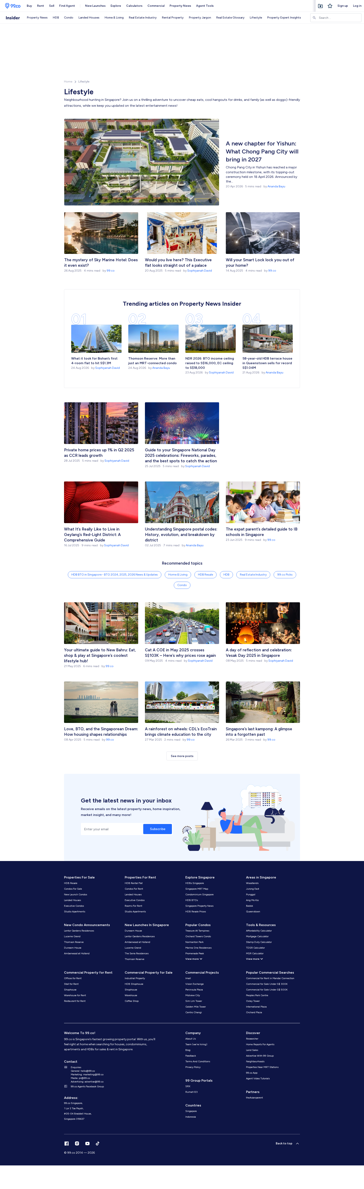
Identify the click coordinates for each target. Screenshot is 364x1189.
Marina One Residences (198, 947)
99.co (111, 270)
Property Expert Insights (284, 17)
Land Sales (252, 1050)
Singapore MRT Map (196, 888)
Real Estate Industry (143, 17)
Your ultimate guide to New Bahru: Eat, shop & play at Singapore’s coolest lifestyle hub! (100, 655)
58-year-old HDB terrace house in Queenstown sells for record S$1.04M (267, 363)
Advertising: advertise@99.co (87, 1081)
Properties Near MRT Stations (262, 1067)
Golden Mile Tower (195, 1006)
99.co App (251, 1072)
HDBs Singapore (194, 883)
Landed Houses (88, 17)
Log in (357, 6)
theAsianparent (254, 1097)
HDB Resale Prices (195, 911)
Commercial (156, 6)
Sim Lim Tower (193, 1001)
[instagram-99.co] (77, 1143)
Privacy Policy (193, 1067)
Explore (116, 6)
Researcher (252, 1038)
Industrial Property (135, 978)
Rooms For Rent (133, 905)
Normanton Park (194, 942)
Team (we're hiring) (196, 1044)
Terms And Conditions (197, 1061)
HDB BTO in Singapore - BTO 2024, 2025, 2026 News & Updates (114, 574)
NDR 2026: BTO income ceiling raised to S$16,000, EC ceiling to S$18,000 (209, 363)
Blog (187, 1050)
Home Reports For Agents (260, 1044)
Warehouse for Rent (75, 995)
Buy (29, 6)
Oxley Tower (253, 1001)
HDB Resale (205, 574)
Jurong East (252, 888)
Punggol (250, 894)
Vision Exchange (194, 983)
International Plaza (256, 1006)
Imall (188, 978)
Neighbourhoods (255, 1061)
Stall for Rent (71, 983)
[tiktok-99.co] (97, 1143)
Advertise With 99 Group (260, 1055)
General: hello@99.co (83, 1070)
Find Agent (67, 6)
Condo (68, 17)
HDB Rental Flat (134, 883)
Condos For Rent (134, 888)
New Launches (95, 6)
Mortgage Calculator (257, 936)
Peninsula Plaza (194, 989)
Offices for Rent (73, 978)
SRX (187, 1086)
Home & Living (114, 17)
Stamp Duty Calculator (259, 942)
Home (68, 81)
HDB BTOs (191, 900)
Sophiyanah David (199, 270)
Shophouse (70, 989)
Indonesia (190, 1116)
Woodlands (252, 883)
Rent (40, 6)
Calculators (134, 6)
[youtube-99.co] (87, 1143)
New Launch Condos (75, 894)
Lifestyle (256, 17)
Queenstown (253, 911)
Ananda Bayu (276, 186)
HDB (56, 17)
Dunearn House (72, 947)
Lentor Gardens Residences (79, 930)
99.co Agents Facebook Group (87, 1086)
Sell (51, 6)
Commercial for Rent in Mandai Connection (270, 978)
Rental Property (173, 17)
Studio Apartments (74, 911)
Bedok (249, 905)
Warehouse (131, 995)
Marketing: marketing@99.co (87, 1074)
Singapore (191, 1111)
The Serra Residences (137, 953)
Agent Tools (205, 6)
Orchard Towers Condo (198, 936)
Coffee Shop (132, 1001)
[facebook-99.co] (66, 1143)
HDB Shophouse (134, 983)
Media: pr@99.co (80, 1078)
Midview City (192, 995)
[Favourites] (320, 6)
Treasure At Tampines (197, 930)
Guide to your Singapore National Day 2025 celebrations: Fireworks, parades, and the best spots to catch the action (181, 455)
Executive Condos (74, 905)
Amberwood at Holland (77, 953)
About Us (190, 1038)
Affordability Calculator (259, 930)
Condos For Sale (73, 888)
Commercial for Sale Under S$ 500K (267, 989)
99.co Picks (285, 574)
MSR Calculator (255, 953)
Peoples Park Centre (257, 995)
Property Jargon (200, 17)
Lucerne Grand (72, 936)
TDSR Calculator (255, 947)
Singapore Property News (199, 905)
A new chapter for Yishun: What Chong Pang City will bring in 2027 (262, 151)
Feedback (190, 1055)
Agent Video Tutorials (258, 1078)
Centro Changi (193, 1012)
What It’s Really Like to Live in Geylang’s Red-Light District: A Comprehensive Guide (92, 535)
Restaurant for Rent (75, 1001)
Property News (180, 6)
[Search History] (330, 6)
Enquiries (76, 1067)
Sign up (342, 6)
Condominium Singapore (199, 894)
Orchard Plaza (254, 1012)
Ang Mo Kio (252, 900)
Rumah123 (191, 1091)
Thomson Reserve (74, 942)
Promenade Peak (194, 953)
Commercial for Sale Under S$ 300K (267, 983)
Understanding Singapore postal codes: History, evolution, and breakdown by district (181, 535)
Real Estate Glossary (230, 17)
